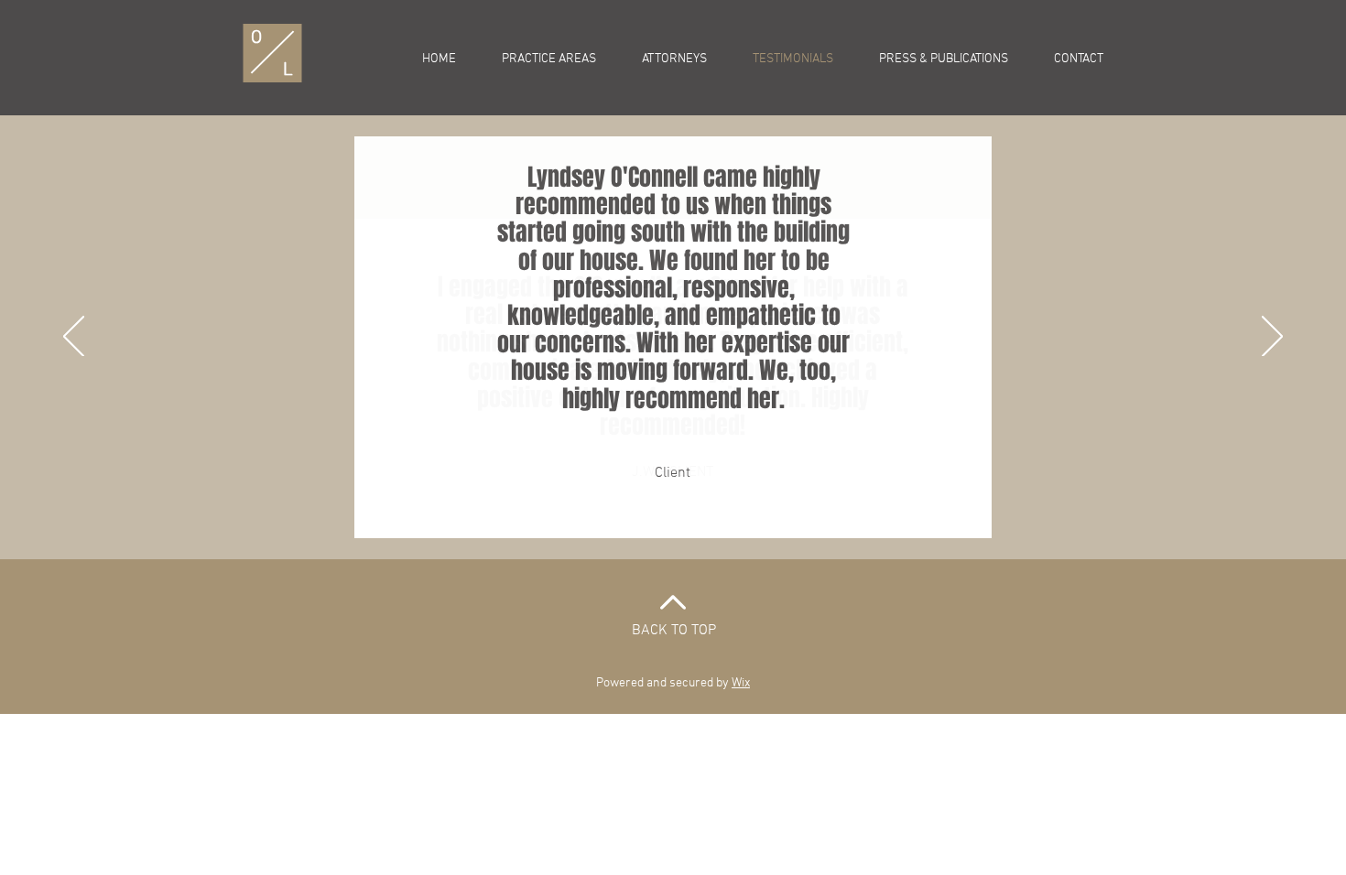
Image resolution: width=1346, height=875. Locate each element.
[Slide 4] (675, 514)
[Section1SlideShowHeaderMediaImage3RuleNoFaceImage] (654, 514)
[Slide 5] (696, 514)
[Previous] (73, 338)
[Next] (1272, 338)
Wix (741, 683)
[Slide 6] (717, 514)
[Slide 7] (738, 514)
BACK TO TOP (674, 630)
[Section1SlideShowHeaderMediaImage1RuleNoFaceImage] (608, 514)
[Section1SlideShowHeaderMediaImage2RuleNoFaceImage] (631, 514)
